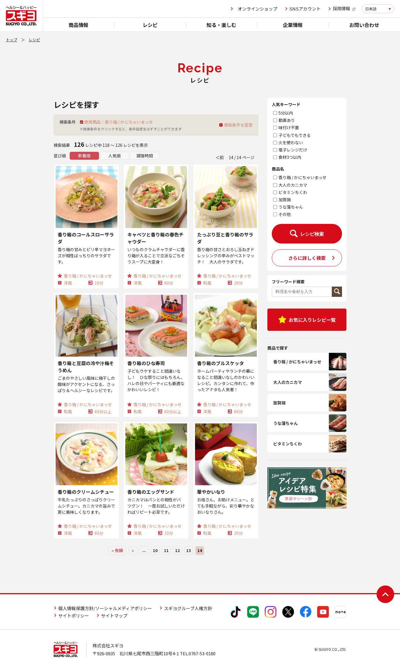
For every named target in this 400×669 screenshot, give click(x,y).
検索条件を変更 (238, 125)
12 (177, 550)
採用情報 (341, 8)
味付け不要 (288, 127)
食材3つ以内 (289, 157)
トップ (11, 40)
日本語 (371, 9)
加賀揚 (284, 199)
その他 (284, 214)
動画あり (286, 120)
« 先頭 (117, 550)
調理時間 (144, 156)
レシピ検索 (312, 234)
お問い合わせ (364, 24)
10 (155, 550)
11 (166, 550)
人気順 (114, 156)
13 (188, 550)
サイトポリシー (73, 615)
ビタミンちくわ (292, 192)
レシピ (150, 24)
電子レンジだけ (292, 150)
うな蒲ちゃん (290, 207)
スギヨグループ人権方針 (188, 608)
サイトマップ (114, 615)
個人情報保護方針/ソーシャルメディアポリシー (105, 608)
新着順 (84, 156)
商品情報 (78, 24)
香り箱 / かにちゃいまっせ (302, 177)
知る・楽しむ (221, 24)
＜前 (220, 157)
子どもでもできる (294, 135)
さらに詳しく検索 (307, 257)
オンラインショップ (257, 8)
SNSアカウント (305, 8)
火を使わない (290, 142)
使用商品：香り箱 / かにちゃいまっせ (118, 122)
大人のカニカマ (292, 185)
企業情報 (293, 24)
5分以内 (285, 113)
